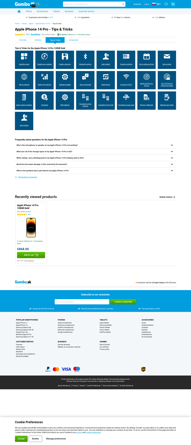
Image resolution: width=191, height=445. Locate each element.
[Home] (19, 11)
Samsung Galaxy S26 (23, 327)
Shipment (19, 352)
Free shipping (29, 261)
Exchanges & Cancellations (25, 354)
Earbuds (144, 330)
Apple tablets (104, 323)
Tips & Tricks (57, 24)
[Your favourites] (166, 4)
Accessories (42, 11)
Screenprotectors (147, 325)
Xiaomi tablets (105, 327)
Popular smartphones (27, 320)
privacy (79, 432)
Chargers (145, 327)
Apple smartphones (65, 323)
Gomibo (103, 342)
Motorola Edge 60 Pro (23, 334)
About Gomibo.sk (64, 386)
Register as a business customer (69, 347)
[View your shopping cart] (173, 4)
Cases (144, 323)
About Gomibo (105, 345)
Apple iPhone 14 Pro (43, 24)
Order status (20, 347)
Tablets (56, 11)
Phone (29, 11)
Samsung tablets (106, 325)
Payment (19, 345)
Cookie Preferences (93, 386)
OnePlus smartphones (65, 327)
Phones (61, 320)
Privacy (75, 386)
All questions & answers (27, 177)
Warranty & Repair (22, 356)
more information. (118, 381)
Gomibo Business (64, 345)
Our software (104, 347)
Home (17, 24)
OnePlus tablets (105, 332)
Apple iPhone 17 (22, 323)
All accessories (147, 337)
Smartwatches (147, 334)
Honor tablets (104, 330)
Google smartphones (65, 332)
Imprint (82, 386)
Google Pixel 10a (22, 332)
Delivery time (20, 349)
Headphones (146, 332)
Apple (31, 24)
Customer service (86, 11)
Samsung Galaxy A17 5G (25, 337)
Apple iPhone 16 (22, 325)
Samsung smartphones (66, 325)
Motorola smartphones (66, 330)
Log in (146, 4)
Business (69, 11)
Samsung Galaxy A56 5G (25, 330)
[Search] (123, 4)
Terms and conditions (110, 386)
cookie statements (93, 432)
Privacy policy (104, 349)
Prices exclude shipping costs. (119, 379)
